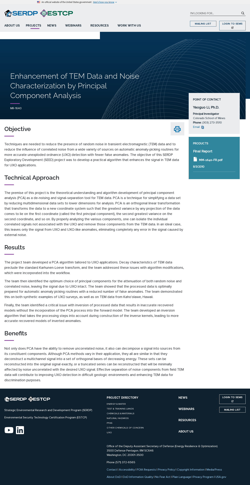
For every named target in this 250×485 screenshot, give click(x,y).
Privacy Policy (166, 469)
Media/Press (214, 469)
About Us (12, 25)
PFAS (109, 423)
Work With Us (129, 25)
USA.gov (220, 477)
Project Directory (122, 397)
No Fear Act (162, 477)
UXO (109, 432)
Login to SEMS (232, 23)
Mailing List (203, 23)
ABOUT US (185, 431)
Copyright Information (190, 469)
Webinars (73, 25)
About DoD (114, 477)
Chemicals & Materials (120, 413)
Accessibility (127, 469)
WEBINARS (186, 409)
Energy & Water (116, 404)
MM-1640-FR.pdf (211, 160)
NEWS (182, 397)
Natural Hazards (118, 418)
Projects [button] (33, 25)
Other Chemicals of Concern (125, 427)
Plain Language (181, 477)
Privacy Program (203, 477)
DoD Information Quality (138, 477)
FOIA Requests (146, 469)
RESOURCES (187, 420)
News (51, 25)
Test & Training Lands (120, 408)
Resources (99, 25)
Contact (112, 469)
